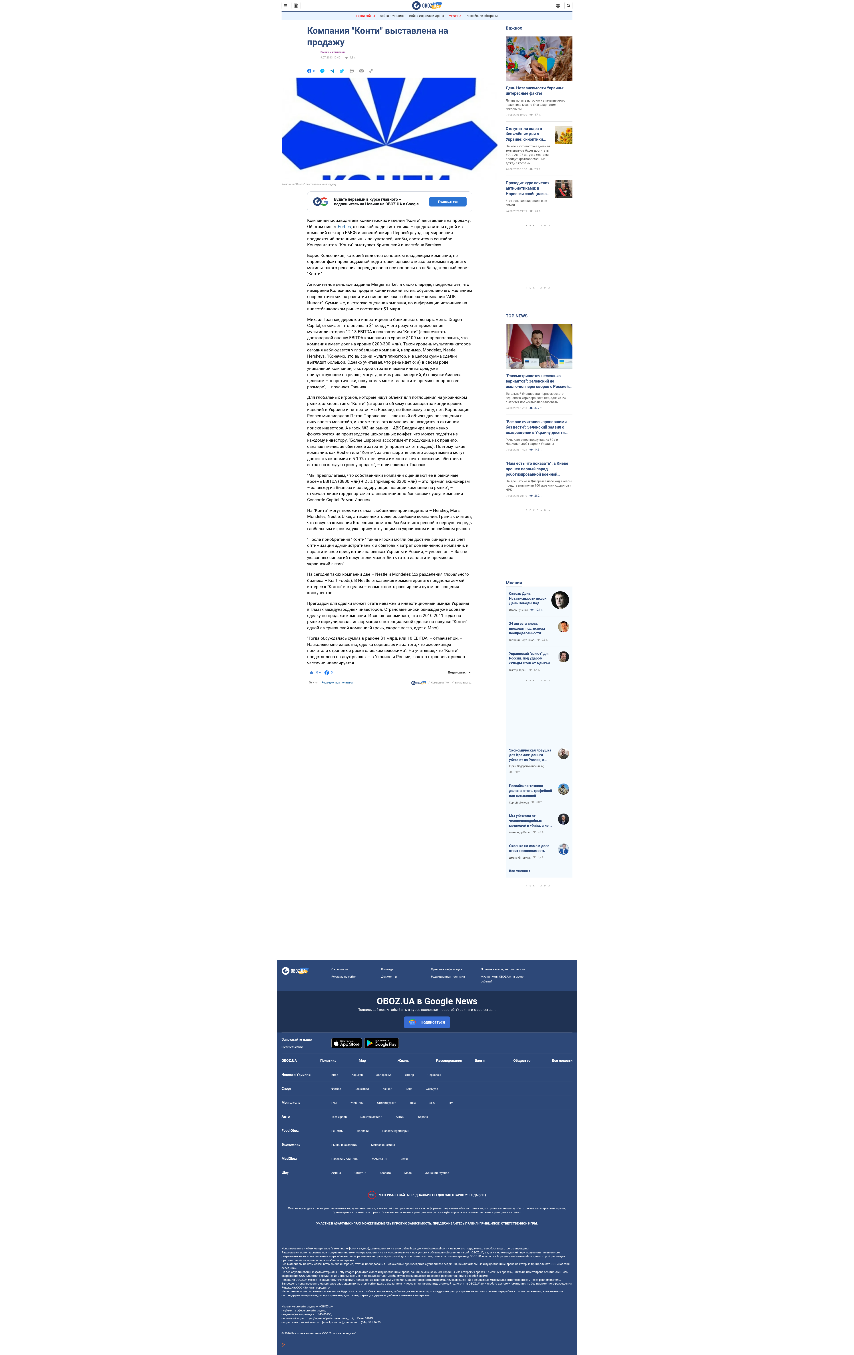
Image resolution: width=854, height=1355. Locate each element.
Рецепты (337, 1131)
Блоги (480, 1060)
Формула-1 (433, 1088)
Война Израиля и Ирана (426, 16)
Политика (328, 1060)
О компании (339, 969)
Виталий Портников (521, 640)
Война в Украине (392, 16)
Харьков (357, 1074)
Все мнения (518, 871)
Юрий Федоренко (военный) (526, 766)
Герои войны (365, 16)
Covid (404, 1159)
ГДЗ (334, 1102)
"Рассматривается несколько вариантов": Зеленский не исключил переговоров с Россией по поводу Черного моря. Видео (537, 381)
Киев (334, 1074)
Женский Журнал (437, 1173)
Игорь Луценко (518, 610)
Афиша (336, 1173)
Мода (408, 1173)
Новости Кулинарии (395, 1131)
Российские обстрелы (482, 16)
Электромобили (371, 1116)
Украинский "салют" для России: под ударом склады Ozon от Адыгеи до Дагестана (529, 658)
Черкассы (434, 1074)
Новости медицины (344, 1159)
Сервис (423, 1116)
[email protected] (332, 1322)
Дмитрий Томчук (519, 857)
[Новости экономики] (418, 684)
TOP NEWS (517, 316)
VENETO (455, 16)
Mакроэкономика (383, 1145)
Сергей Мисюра (519, 802)
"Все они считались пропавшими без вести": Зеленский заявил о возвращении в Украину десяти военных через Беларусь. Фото (536, 427)
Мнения (514, 582)
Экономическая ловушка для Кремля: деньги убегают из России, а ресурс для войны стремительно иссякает (530, 755)
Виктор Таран (517, 670)
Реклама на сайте (343, 976)
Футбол (336, 1088)
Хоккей (387, 1088)
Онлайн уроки (386, 1102)
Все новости (562, 1060)
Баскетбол (362, 1088)
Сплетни (360, 1173)
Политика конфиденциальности (503, 969)
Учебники (357, 1102)
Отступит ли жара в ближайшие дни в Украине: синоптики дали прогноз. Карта (525, 134)
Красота (385, 1173)
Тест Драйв (339, 1116)
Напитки (363, 1131)
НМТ (452, 1102)
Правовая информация (446, 969)
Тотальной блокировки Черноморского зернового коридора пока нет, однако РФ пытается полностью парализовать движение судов (536, 398)
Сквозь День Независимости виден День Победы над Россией (527, 598)
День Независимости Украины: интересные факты (535, 91)
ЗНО (432, 1102)
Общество (521, 1060)
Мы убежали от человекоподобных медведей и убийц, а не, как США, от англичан (529, 821)
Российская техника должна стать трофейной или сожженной (530, 791)
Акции (400, 1116)
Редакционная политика (337, 682)
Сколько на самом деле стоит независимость (529, 848)
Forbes (344, 226)
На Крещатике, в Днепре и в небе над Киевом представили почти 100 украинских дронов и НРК (539, 485)
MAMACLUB (379, 1159)
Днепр (409, 1074)
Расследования (449, 1060)
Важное (514, 28)
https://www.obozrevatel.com (428, 1248)
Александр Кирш (519, 832)
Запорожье (383, 1074)
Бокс (409, 1088)
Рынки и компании (332, 52)
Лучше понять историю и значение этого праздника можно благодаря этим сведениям (535, 105)
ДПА (413, 1102)
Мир (362, 1060)
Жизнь (403, 1060)
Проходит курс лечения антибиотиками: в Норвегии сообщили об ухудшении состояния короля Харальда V (528, 188)
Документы (389, 976)
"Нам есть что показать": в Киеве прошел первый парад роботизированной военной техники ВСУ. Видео (537, 469)
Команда (387, 969)
